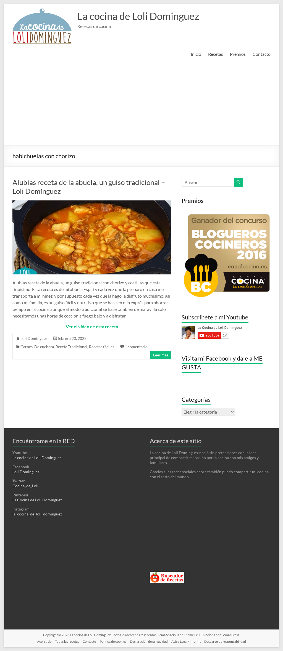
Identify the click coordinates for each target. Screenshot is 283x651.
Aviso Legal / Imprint (186, 641)
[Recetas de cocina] (167, 574)
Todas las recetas (67, 641)
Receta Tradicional (71, 346)
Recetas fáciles (101, 346)
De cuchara (44, 346)
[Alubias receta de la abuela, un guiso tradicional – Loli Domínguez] (91, 203)
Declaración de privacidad (149, 641)
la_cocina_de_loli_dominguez (37, 514)
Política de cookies (113, 641)
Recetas (215, 54)
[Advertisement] (141, 103)
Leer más (160, 355)
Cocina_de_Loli (25, 485)
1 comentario (136, 346)
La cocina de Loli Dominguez (138, 16)
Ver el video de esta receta (92, 326)
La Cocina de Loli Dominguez (37, 499)
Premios (238, 54)
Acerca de (44, 641)
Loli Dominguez (33, 338)
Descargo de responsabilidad (225, 641)
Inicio (196, 54)
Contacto (262, 54)
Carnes (26, 346)
